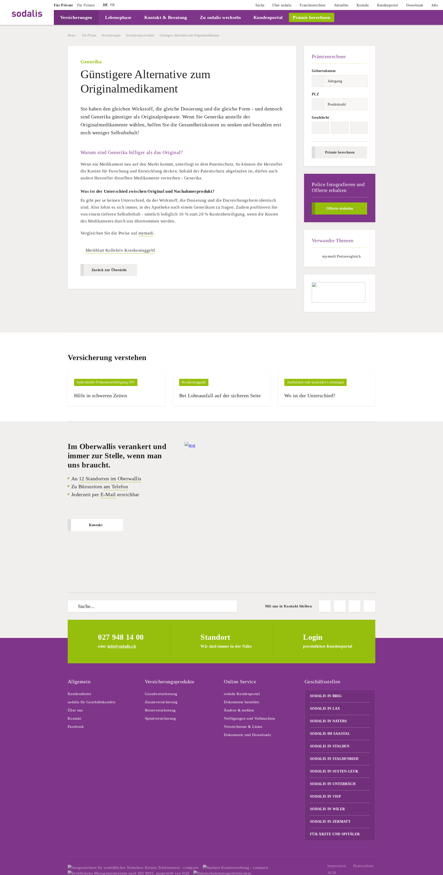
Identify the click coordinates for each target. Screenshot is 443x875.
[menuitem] (63, 5)
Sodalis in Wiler (327, 809)
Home (71, 35)
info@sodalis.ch (121, 646)
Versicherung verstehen (140, 35)
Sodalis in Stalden (329, 746)
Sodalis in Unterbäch (333, 784)
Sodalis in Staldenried (334, 759)
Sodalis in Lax (325, 708)
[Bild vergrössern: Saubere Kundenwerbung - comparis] (235, 868)
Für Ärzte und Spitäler (335, 834)
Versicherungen (111, 35)
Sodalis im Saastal (330, 734)
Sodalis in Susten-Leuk (334, 771)
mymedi (146, 233)
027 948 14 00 (121, 637)
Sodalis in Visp (325, 796)
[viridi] (424, 17)
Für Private (89, 35)
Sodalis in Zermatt (330, 821)
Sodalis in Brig (326, 696)
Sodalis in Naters (328, 721)
